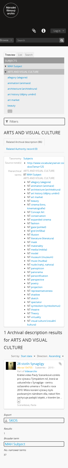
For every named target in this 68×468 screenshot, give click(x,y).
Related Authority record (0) (21, 149)
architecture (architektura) (22, 88)
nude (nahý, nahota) (42, 264)
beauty (11, 105)
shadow (35, 294)
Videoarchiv (31, 371)
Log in (57, 30)
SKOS (13, 420)
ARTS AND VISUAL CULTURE (23, 72)
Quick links (43, 31)
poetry (35, 283)
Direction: (42, 356)
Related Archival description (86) (24, 142)
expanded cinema (41, 219)
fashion (35, 223)
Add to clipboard (60, 364)
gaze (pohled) (38, 227)
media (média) (39, 249)
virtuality (36, 317)
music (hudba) (39, 260)
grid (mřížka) (38, 230)
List (20, 54)
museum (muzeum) (42, 257)
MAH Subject (15, 66)
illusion (35, 234)
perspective (37, 279)
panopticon (37, 268)
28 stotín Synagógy (30, 364)
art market (13, 100)
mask (34, 242)
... (10, 111)
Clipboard (34, 31)
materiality (37, 246)
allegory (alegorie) (17, 77)
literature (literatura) (42, 238)
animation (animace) (19, 83)
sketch (34, 298)
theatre (35, 309)
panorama (37, 272)
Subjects (28, 158)
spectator (36, 302)
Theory (35, 313)
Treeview (10, 54)
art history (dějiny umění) (22, 94)
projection (36, 287)
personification (39, 276)
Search (29, 54)
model (34, 253)
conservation (38, 216)
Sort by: (15, 356)
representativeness (42, 290)
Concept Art (37, 212)
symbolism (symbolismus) (45, 306)
